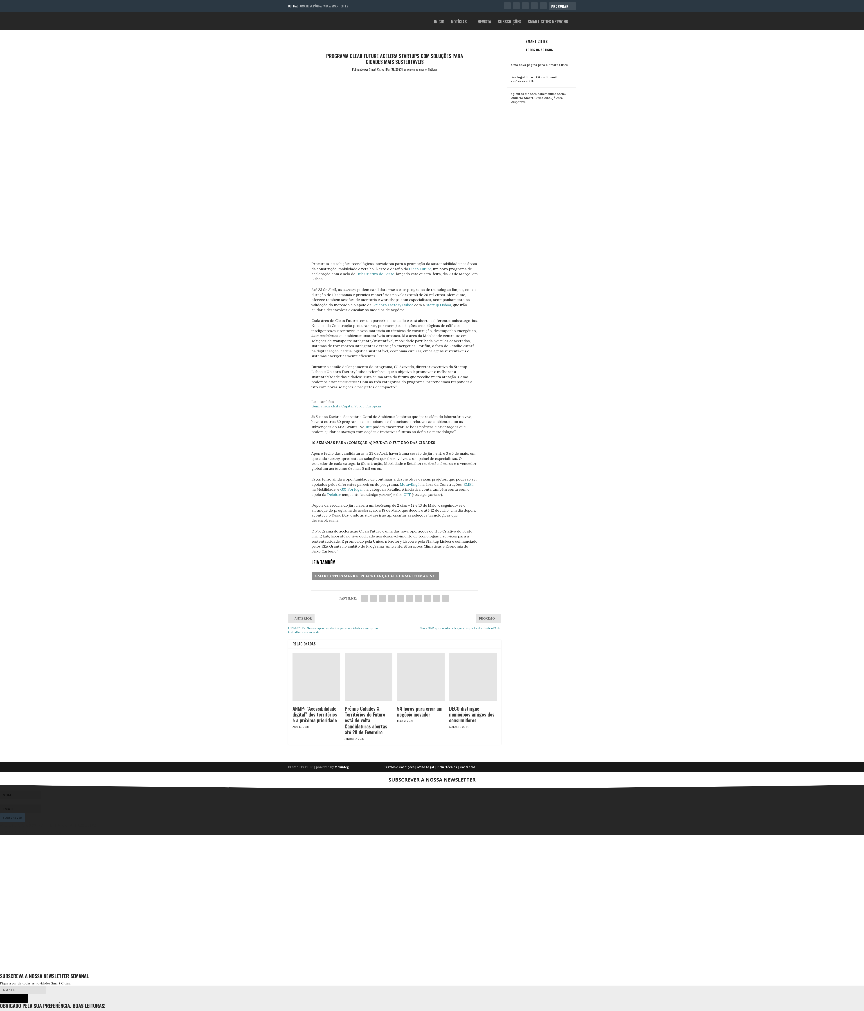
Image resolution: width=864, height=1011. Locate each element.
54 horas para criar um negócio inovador (420, 711)
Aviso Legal (425, 767)
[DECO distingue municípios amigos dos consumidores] (473, 677)
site (368, 427)
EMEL (469, 484)
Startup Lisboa (438, 305)
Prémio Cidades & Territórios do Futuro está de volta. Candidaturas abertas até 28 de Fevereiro (366, 720)
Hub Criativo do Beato (375, 274)
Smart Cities (376, 69)
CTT (407, 494)
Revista (484, 22)
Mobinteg (342, 767)
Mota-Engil (409, 484)
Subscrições (509, 22)
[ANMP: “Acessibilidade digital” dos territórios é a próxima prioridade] (316, 677)
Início (439, 22)
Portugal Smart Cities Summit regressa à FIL (534, 79)
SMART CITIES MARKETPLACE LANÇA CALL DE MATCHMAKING (375, 576)
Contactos (467, 767)
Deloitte (334, 494)
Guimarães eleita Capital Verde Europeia (346, 406)
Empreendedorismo (415, 69)
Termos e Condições (399, 767)
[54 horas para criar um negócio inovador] (421, 677)
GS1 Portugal (351, 489)
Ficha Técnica (446, 767)
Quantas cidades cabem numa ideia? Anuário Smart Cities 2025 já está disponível (538, 98)
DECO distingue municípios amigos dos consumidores (472, 714)
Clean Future (420, 269)
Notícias (459, 22)
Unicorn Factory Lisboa (392, 305)
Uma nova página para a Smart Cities (324, 6)
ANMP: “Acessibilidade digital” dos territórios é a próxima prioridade (314, 714)
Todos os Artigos (539, 49)
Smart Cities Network (548, 22)
